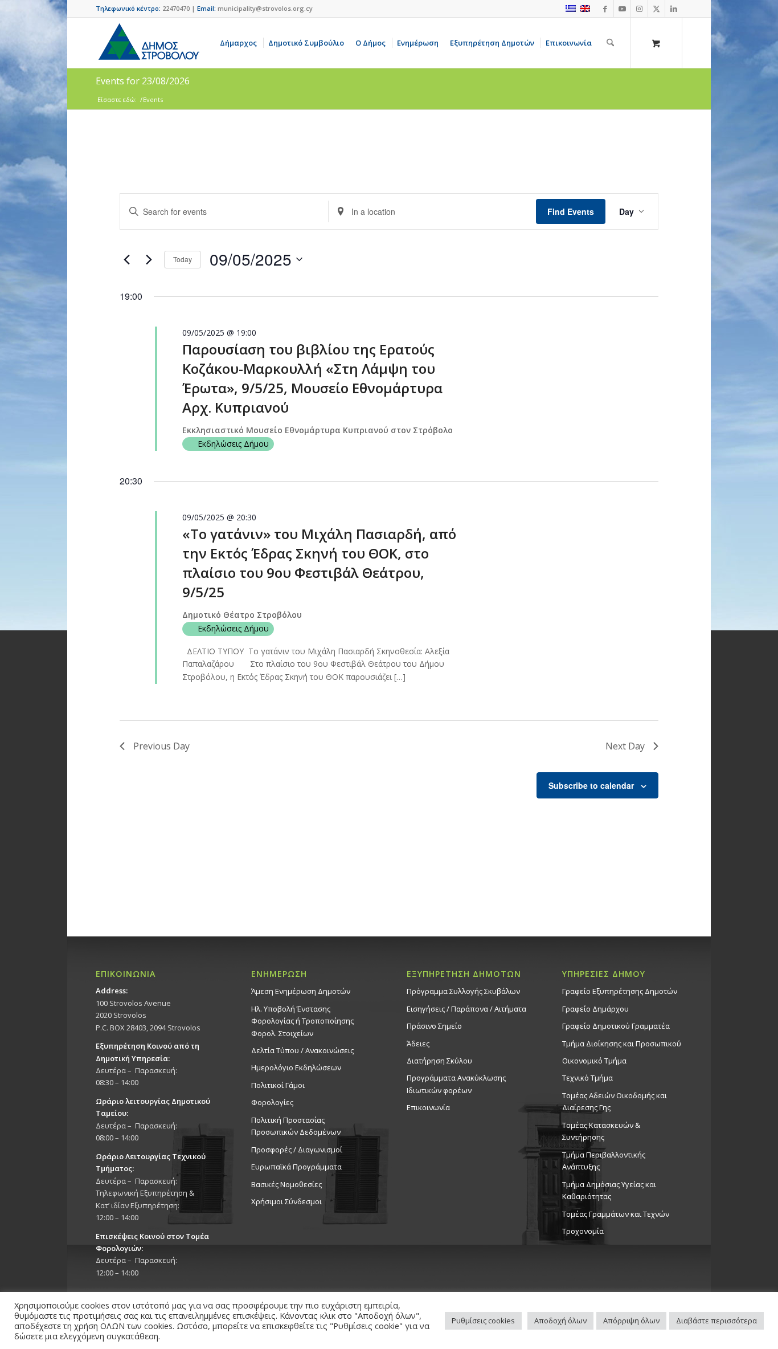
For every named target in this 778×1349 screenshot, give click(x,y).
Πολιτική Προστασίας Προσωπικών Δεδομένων (296, 1126)
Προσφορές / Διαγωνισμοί (296, 1149)
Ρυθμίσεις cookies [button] (483, 1320)
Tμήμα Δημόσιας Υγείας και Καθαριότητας (609, 1190)
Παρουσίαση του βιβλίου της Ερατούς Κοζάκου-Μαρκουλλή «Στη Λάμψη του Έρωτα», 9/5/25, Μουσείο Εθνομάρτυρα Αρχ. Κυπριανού (312, 378)
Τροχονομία (583, 1231)
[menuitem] (240, 43)
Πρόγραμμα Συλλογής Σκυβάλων (463, 991)
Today (182, 259)
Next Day (625, 746)
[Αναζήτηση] (610, 43)
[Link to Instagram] (639, 8)
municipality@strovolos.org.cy (265, 8)
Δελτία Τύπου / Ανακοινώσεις (302, 1050)
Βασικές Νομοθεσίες (286, 1184)
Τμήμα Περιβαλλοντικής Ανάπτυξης (603, 1161)
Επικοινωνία (428, 1107)
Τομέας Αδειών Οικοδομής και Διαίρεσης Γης (614, 1101)
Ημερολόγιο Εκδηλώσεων (296, 1067)
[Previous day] (126, 259)
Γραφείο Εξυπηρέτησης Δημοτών (619, 991)
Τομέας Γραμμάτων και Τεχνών (615, 1214)
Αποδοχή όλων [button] (560, 1320)
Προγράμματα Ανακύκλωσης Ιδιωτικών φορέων (456, 1084)
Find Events (570, 211)
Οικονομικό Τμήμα (594, 1060)
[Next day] (148, 259)
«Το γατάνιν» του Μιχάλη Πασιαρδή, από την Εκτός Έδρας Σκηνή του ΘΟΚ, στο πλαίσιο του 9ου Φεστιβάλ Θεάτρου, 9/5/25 (319, 562)
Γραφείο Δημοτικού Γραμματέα (616, 1026)
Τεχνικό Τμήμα (587, 1078)
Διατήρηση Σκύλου (439, 1060)
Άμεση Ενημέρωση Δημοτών (300, 991)
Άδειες (418, 1043)
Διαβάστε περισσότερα (716, 1320)
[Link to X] (656, 8)
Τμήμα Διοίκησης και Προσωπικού (621, 1043)
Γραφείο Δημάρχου (595, 1009)
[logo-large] (148, 43)
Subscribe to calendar (591, 785)
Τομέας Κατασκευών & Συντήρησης (601, 1131)
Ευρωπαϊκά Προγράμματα (296, 1166)
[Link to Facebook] (605, 8)
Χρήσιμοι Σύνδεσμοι (286, 1201)
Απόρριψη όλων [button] (631, 1320)
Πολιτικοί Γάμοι (278, 1085)
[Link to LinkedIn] (673, 8)
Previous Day (161, 746)
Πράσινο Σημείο (434, 1026)
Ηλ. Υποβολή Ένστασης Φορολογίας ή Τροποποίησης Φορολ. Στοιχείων (302, 1021)
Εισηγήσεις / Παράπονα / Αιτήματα (466, 1009)
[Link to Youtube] (622, 8)
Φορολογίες (272, 1102)
